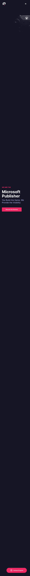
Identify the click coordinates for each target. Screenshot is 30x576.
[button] (25, 3)
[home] (4, 4)
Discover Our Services (12, 209)
